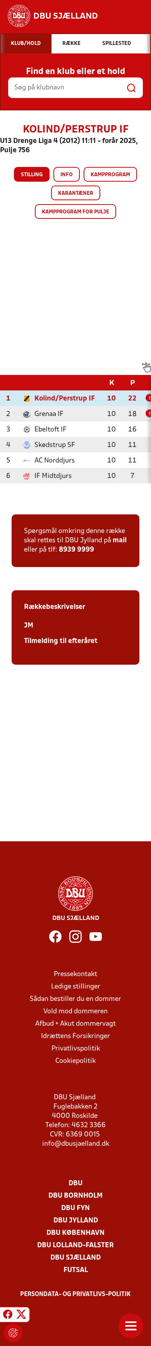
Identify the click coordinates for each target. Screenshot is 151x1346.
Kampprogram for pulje (75, 212)
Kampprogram (110, 174)
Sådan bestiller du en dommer (75, 999)
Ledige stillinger (75, 986)
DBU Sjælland (75, 1258)
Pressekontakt (75, 974)
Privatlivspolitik (75, 1048)
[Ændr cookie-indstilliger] (13, 1333)
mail (120, 540)
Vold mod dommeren (75, 1011)
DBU (75, 1183)
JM (28, 625)
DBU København (75, 1233)
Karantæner (75, 193)
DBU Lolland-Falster (75, 1245)
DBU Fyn (75, 1208)
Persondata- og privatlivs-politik (75, 1294)
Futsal (75, 1270)
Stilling (32, 174)
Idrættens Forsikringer (75, 1036)
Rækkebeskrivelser (54, 607)
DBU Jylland (75, 1220)
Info (66, 174)
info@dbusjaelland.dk (75, 1144)
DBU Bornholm (75, 1196)
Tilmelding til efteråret (61, 641)
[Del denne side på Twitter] (21, 1316)
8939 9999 (76, 550)
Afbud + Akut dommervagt (75, 1024)
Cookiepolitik (75, 1061)
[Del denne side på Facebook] (7, 1316)
